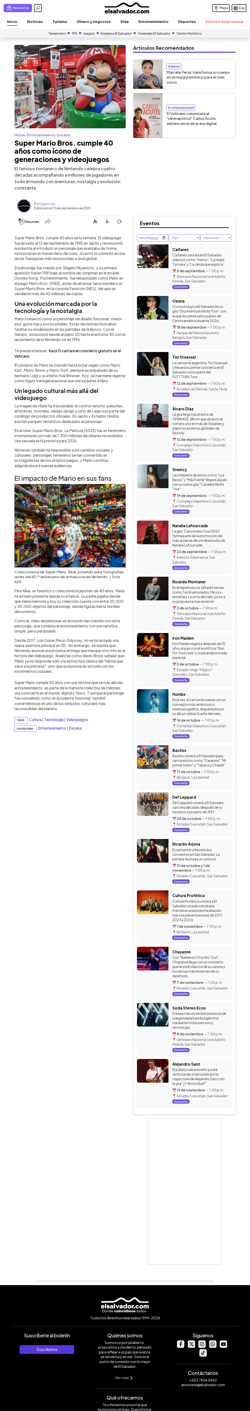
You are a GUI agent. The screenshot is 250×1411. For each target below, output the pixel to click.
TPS (74, 33)
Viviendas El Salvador (154, 33)
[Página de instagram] (202, 1346)
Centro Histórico (189, 33)
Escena (63, 134)
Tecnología (53, 719)
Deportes (187, 21)
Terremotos (57, 33)
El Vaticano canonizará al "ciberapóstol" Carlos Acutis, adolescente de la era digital (192, 118)
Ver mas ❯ (124, 1377)
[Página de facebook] (180, 1346)
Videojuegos (77, 719)
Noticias (35, 21)
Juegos (88, 33)
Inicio (12, 21)
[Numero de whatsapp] (213, 1346)
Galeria (174, 66)
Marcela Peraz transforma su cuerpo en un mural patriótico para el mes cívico (198, 77)
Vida (124, 21)
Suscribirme (46, 1349)
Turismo (59, 21)
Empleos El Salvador (116, 33)
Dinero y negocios (94, 21)
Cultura (35, 719)
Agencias (47, 204)
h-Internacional (181, 108)
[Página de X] (191, 1346)
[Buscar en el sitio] (38, 8)
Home (19, 134)
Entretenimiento (153, 21)
